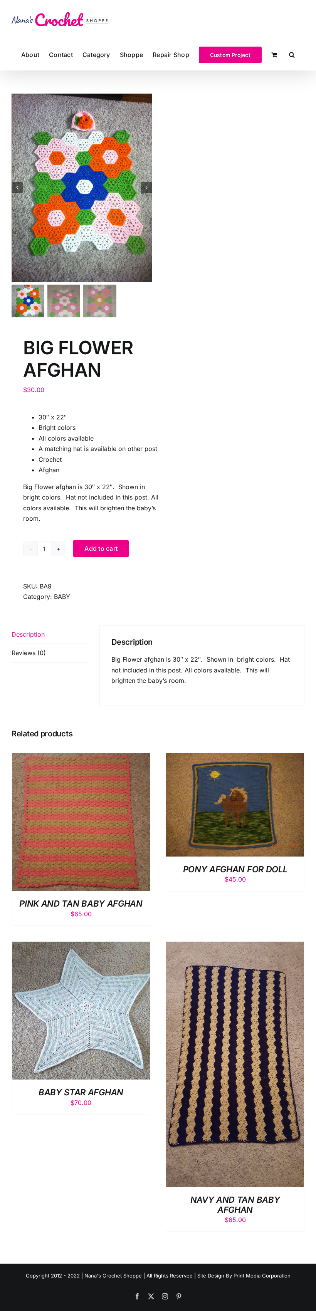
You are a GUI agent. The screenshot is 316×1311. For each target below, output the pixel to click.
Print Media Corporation (262, 1275)
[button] (292, 54)
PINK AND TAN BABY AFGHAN (80, 904)
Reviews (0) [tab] (29, 653)
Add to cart (101, 548)
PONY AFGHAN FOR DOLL (235, 869)
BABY (62, 596)
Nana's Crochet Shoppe (113, 1275)
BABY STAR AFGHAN (81, 1092)
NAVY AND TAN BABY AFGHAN (235, 1205)
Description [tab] (28, 634)
